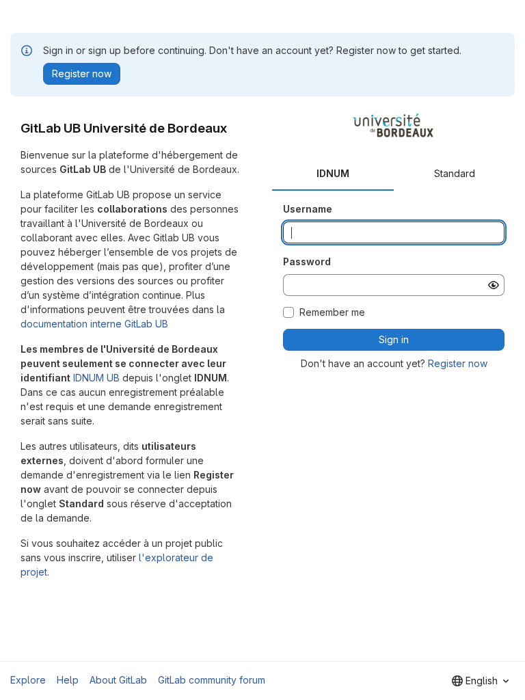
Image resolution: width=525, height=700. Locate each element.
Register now (457, 363)
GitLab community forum (211, 680)
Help (68, 680)
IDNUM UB (96, 377)
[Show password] (493, 285)
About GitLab (118, 680)
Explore (28, 680)
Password (307, 261)
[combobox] (480, 681)
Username (307, 209)
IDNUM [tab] (333, 173)
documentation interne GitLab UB (94, 323)
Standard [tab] (454, 173)
